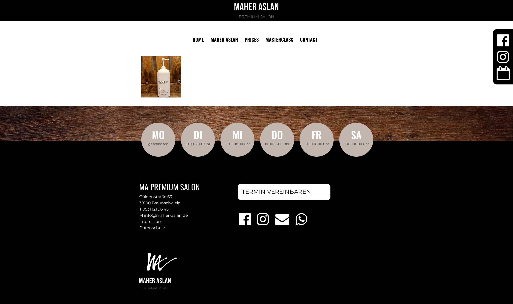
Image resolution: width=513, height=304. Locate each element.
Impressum (150, 221)
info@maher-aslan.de (166, 215)
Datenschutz (152, 227)
